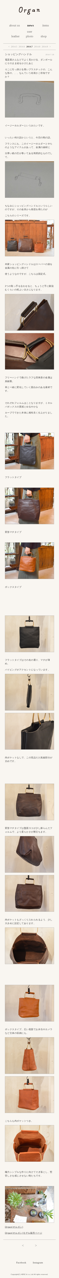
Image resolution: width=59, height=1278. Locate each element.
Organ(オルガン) (14, 1227)
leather (15, 36)
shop (44, 36)
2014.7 (29, 46)
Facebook (21, 1262)
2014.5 (14, 46)
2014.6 (22, 46)
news (30, 25)
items (45, 25)
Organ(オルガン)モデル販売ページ (23, 1233)
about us (14, 25)
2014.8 (37, 46)
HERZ (23, 1274)
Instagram (38, 1262)
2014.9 (45, 46)
